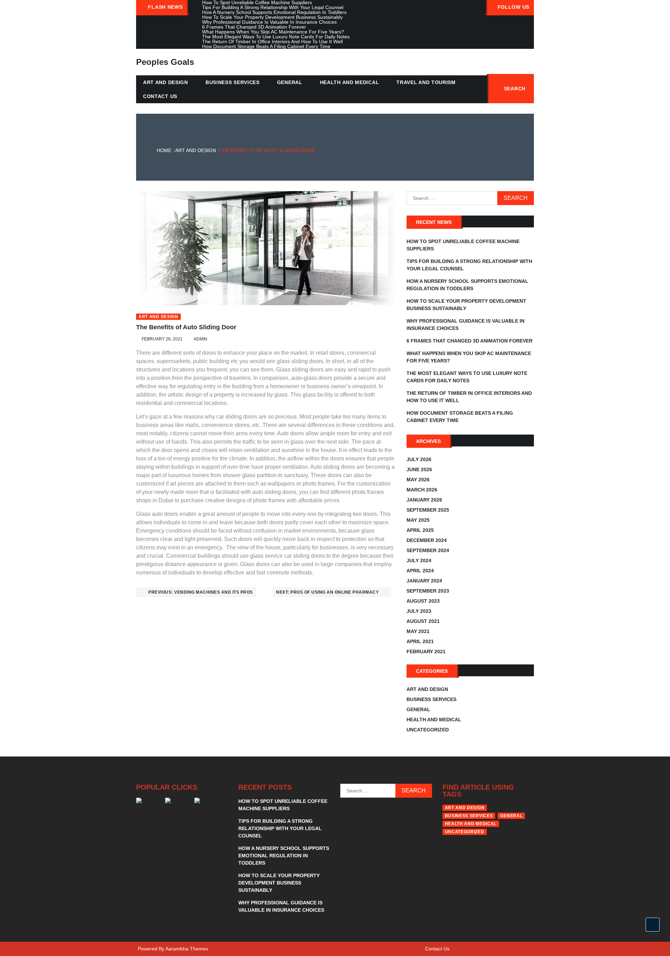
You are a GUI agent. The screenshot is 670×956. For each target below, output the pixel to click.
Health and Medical (349, 82)
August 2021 (423, 621)
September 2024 (428, 550)
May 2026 (418, 479)
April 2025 (420, 530)
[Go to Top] (653, 925)
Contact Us (160, 96)
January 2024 (424, 580)
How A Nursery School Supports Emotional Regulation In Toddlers (283, 855)
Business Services (233, 82)
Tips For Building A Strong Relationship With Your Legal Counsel (280, 828)
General (290, 82)
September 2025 (428, 509)
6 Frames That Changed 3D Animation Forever (470, 341)
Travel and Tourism (426, 82)
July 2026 (419, 459)
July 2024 (419, 560)
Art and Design (165, 82)
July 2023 (419, 611)
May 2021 (418, 631)
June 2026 (419, 469)
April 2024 (420, 570)
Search (515, 88)
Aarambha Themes (186, 948)
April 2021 (420, 641)
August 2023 (423, 601)
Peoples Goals (165, 62)
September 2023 (428, 590)
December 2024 (427, 540)
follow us (513, 7)
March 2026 (422, 489)
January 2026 (424, 499)
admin (200, 339)
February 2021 (426, 651)
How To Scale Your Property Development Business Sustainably (279, 883)
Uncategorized (428, 729)
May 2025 (418, 520)
